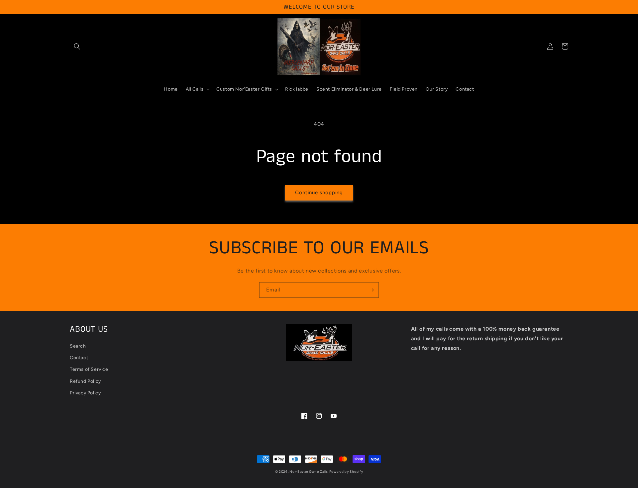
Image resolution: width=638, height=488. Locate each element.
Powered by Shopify (346, 471)
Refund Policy (85, 381)
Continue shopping (319, 193)
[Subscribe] (371, 290)
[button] (77, 46)
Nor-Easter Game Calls (308, 471)
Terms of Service (89, 369)
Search (78, 346)
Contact (79, 358)
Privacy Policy (85, 393)
